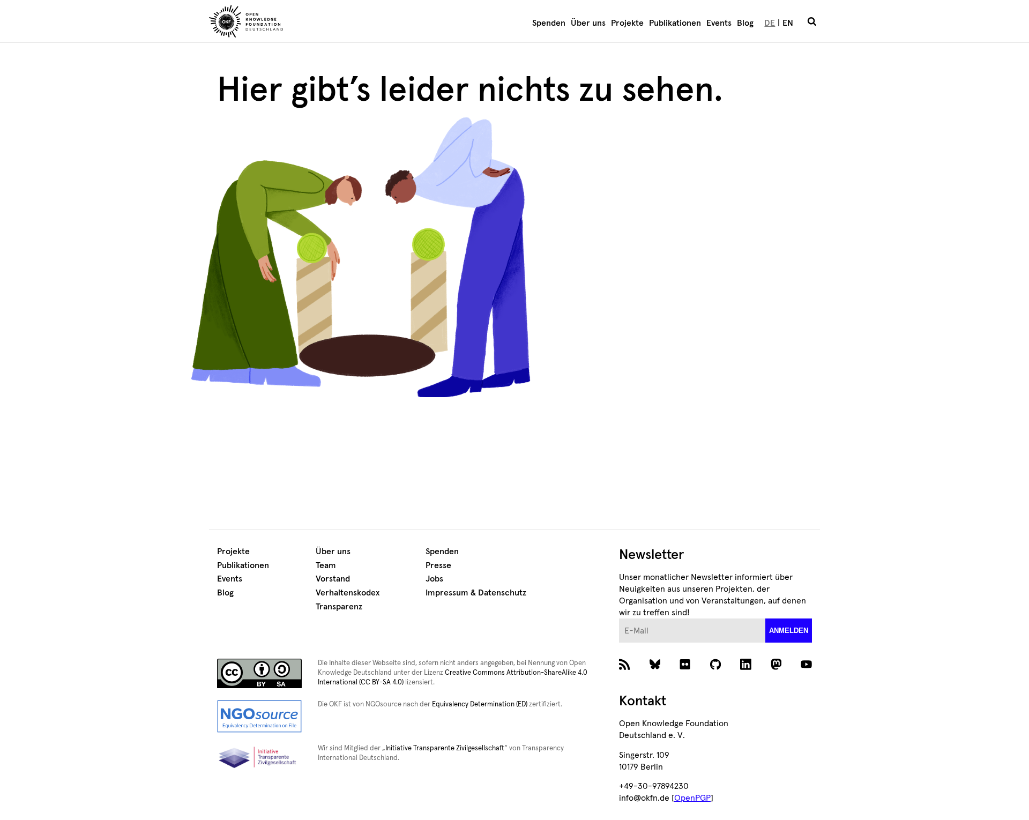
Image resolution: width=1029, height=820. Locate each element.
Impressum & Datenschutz (476, 592)
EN (787, 23)
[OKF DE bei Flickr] (685, 667)
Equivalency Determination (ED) (479, 704)
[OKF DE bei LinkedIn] (745, 667)
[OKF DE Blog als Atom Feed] (624, 667)
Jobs (434, 579)
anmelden (788, 631)
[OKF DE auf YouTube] (806, 667)
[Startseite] (308, 23)
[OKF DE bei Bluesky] (655, 667)
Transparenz (339, 606)
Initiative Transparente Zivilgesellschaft (444, 748)
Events (719, 23)
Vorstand (333, 579)
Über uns (588, 23)
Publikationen (675, 23)
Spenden (548, 23)
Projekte (627, 23)
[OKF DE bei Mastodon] (776, 667)
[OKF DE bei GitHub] (715, 667)
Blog (745, 23)
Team (326, 565)
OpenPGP (692, 798)
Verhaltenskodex (347, 592)
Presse (438, 565)
